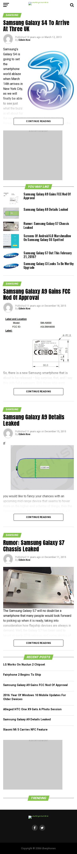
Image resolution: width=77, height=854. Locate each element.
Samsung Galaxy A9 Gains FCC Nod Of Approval (35, 685)
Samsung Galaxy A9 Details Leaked (27, 719)
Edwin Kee (24, 40)
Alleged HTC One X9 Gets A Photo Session (32, 709)
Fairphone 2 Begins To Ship (22, 674)
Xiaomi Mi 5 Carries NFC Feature (25, 729)
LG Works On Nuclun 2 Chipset (24, 664)
